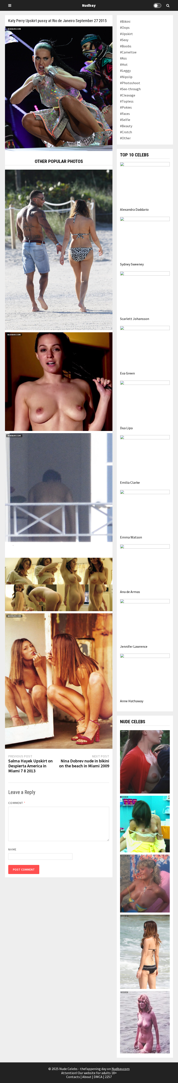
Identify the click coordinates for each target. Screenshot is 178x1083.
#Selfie (125, 119)
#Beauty (126, 126)
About (86, 1077)
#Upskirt (126, 34)
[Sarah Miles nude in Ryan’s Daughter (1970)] (145, 761)
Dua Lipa (126, 428)
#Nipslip (126, 77)
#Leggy (125, 70)
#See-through (130, 89)
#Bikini (125, 21)
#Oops (125, 27)
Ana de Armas (130, 592)
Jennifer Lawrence (133, 646)
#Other (125, 138)
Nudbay (89, 5)
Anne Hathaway (131, 701)
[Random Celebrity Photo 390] (58, 249)
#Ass (123, 58)
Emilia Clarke (130, 482)
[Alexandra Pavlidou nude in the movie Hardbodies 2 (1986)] (145, 883)
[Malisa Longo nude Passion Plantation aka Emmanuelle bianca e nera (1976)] (145, 1022)
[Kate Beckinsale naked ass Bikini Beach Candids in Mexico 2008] (145, 951)
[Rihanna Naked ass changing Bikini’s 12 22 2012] (58, 494)
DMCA (98, 1077)
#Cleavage (127, 95)
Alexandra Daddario (134, 209)
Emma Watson (131, 537)
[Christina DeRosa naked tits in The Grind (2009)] (58, 381)
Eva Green (127, 373)
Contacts (73, 1077)
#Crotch (126, 132)
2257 (108, 1077)
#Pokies (126, 107)
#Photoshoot (130, 83)
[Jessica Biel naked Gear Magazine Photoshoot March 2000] (58, 680)
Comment (16, 803)
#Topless (127, 101)
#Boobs (125, 46)
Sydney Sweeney (132, 264)
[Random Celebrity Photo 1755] (58, 584)
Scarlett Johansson (134, 319)
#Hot (124, 64)
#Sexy (124, 40)
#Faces (125, 113)
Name (12, 849)
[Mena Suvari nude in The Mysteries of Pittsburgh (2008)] (145, 823)
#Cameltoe (128, 52)
